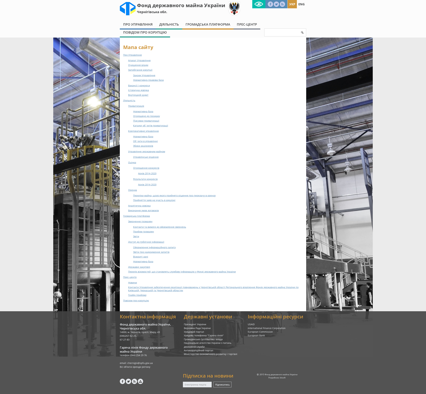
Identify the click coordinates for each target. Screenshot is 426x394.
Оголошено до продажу (146, 116)
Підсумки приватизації (146, 120)
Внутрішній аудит (138, 95)
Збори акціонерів (143, 145)
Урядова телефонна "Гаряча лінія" (204, 335)
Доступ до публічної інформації (146, 241)
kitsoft (283, 377)
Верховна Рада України (197, 328)
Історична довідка (138, 90)
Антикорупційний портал (198, 350)
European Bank (256, 335)
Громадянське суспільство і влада (203, 339)
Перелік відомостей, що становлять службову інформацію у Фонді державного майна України (182, 271)
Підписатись (222, 384)
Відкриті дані (140, 256)
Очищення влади (138, 65)
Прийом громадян (143, 231)
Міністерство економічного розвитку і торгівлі (210, 354)
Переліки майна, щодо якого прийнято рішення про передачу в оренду (174, 195)
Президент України (195, 324)
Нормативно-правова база (148, 80)
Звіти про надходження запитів (151, 252)
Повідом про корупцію (145, 32)
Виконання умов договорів (143, 210)
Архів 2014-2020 (147, 173)
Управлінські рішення (146, 157)
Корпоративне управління (143, 131)
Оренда (132, 190)
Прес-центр (247, 24)
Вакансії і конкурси (139, 85)
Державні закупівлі (139, 267)
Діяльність (169, 24)
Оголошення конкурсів (146, 167)
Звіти (136, 236)
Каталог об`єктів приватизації (150, 125)
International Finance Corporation (267, 328)
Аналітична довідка (139, 205)
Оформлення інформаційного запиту (154, 247)
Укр (292, 4)
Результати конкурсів (145, 179)
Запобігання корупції (140, 69)
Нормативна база (143, 111)
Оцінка (132, 162)
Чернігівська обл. (152, 12)
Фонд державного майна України (181, 5)
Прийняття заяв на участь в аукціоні (154, 200)
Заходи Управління (144, 75)
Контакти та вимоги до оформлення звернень (159, 226)
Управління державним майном (146, 151)
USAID (251, 324)
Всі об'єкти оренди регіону (135, 366)
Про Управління (138, 24)
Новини (132, 282)
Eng (301, 4)
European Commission (260, 331)
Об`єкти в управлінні (145, 141)
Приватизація (136, 106)
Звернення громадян (140, 221)
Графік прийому (137, 295)
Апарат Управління (139, 60)
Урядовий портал (194, 331)
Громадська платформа (208, 24)
